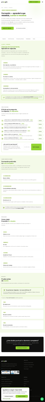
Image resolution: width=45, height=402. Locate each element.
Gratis (34, 38)
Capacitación (26, 381)
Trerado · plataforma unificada (6, 381)
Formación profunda (20, 38)
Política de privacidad (6, 398)
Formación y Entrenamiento (29, 364)
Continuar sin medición (9, 396)
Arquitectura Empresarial (28, 362)
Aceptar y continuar (21, 396)
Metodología (26, 368)
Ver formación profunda (20, 28)
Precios (25, 383)
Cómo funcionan (11, 38)
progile (4, 2)
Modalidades (28, 38)
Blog (24, 385)
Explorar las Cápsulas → (7, 28)
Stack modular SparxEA (5, 379)
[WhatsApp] (42, 399)
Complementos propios (5, 385)
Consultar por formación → (22, 347)
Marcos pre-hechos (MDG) (6, 383)
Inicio (2, 7)
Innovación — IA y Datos (28, 366)
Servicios (6, 7)
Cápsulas (4, 38)
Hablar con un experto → (34, 1)
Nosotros (25, 379)
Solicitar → (41, 120)
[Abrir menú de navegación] (42, 2)
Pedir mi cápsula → (36, 147)
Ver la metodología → (35, 98)
